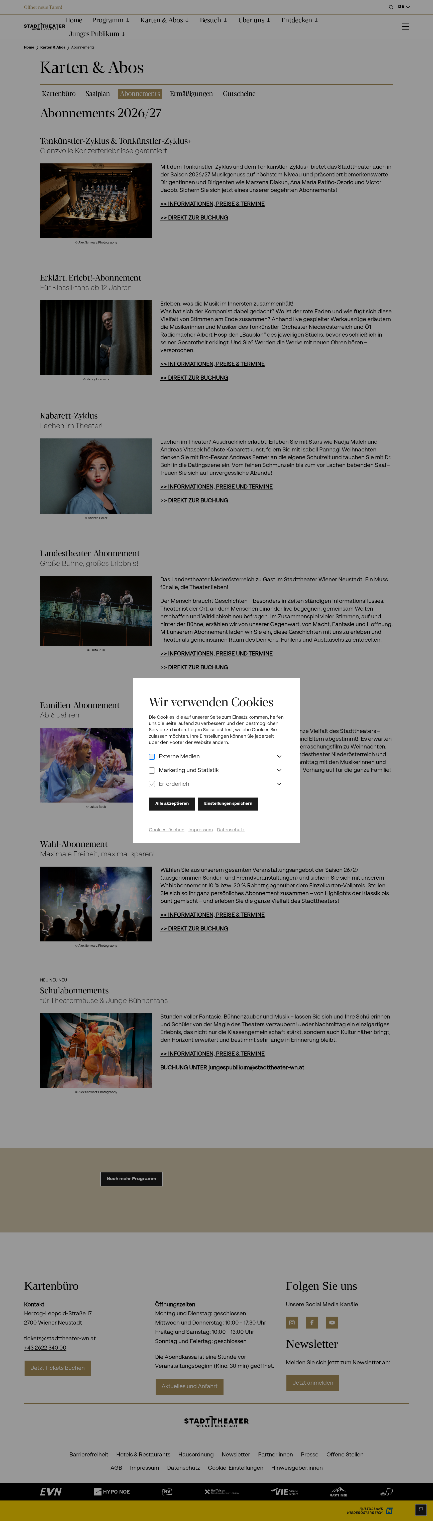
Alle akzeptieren (172, 804)
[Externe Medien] (152, 757)
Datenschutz (231, 830)
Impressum (200, 830)
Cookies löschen (166, 830)
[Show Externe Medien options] (279, 757)
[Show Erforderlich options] (279, 784)
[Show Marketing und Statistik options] (279, 771)
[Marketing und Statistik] (152, 771)
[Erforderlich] (152, 784)
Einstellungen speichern (228, 804)
